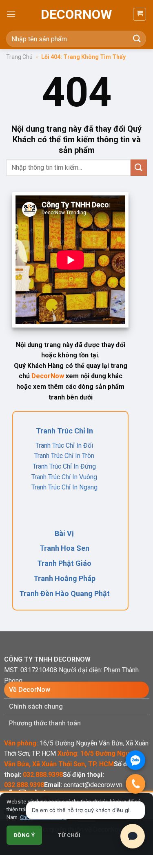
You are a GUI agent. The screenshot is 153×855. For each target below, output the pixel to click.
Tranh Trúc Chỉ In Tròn (64, 456)
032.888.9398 (43, 775)
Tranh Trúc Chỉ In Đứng (64, 466)
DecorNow (76, 14)
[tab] (76, 690)
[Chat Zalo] (135, 760)
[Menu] (11, 14)
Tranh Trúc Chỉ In (64, 430)
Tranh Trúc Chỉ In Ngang (64, 487)
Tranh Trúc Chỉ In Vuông (64, 477)
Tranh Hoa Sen (64, 548)
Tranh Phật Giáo (64, 563)
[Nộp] (139, 167)
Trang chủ (19, 57)
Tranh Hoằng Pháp (64, 578)
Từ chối (69, 835)
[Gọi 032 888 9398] (135, 784)
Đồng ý (24, 835)
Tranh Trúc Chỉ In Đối (64, 445)
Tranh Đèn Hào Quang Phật (64, 593)
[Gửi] (137, 39)
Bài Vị (64, 533)
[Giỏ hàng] (139, 14)
